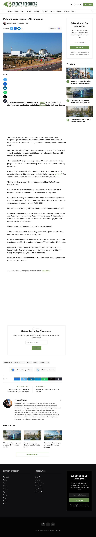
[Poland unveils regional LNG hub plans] (32, 52)
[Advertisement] (36, 87)
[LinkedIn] (5, 88)
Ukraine (42, 362)
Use (22, 11)
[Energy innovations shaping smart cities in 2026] (33, 435)
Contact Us (38, 486)
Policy (52, 11)
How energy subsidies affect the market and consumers (81, 82)
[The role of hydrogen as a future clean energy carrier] (12, 435)
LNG (23, 362)
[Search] (92, 11)
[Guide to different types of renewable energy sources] (53, 435)
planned (42, 105)
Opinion (44, 11)
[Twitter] (5, 79)
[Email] (5, 97)
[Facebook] (5, 84)
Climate (28, 11)
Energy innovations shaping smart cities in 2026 (32, 445)
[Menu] (3, 11)
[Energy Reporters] (20, 4)
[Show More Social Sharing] (22, 28)
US (48, 362)
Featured (9, 11)
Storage (66, 11)
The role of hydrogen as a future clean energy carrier (11, 445)
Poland (29, 362)
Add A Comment (32, 454)
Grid (73, 11)
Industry (36, 11)
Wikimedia (46, 271)
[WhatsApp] (5, 92)
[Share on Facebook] (15, 28)
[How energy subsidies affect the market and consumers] (79, 73)
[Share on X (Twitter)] (11, 28)
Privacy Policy (39, 492)
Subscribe (88, 4)
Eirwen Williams (11, 23)
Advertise (38, 480)
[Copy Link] (5, 101)
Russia (35, 362)
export (42, 102)
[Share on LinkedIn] (19, 28)
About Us (37, 477)
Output (59, 11)
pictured (58, 174)
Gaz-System (8, 362)
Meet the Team (39, 483)
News (16, 11)
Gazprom (17, 362)
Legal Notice (38, 489)
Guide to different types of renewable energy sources (52, 445)
